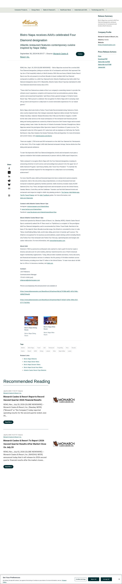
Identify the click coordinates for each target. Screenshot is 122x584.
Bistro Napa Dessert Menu (32, 364)
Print (99, 56)
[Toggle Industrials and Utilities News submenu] (89, 10)
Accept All (106, 579)
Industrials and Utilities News (81, 10)
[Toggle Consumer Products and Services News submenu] (30, 10)
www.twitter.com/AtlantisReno (32, 209)
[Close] (119, 579)
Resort (29, 351)
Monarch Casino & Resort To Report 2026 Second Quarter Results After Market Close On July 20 (24, 444)
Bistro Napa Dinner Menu (31, 362)
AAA (44, 347)
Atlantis (23, 347)
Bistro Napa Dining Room (30, 329)
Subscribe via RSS (104, 62)
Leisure (48, 351)
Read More (8, 422)
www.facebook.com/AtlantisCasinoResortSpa (41, 212)
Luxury (69, 351)
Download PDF (103, 59)
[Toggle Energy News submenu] (41, 10)
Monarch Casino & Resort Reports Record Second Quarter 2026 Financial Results (23, 398)
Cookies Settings (81, 579)
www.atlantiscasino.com (57, 240)
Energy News (36, 10)
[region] (61, 579)
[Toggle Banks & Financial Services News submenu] (58, 10)
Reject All (93, 579)
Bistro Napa (31, 347)
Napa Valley (62, 351)
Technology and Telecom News (98, 10)
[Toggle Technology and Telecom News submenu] (106, 10)
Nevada (74, 347)
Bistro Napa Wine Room (49, 328)
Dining (41, 351)
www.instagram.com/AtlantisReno (38, 206)
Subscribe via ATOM (104, 64)
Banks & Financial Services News (50, 10)
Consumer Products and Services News (21, 10)
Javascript (101, 67)
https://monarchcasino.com (106, 45)
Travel (38, 347)
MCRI (35, 351)
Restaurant (51, 347)
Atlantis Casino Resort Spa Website (35, 370)
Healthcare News (65, 10)
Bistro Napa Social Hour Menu (33, 367)
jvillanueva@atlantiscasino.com (30, 280)
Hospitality (60, 347)
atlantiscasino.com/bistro (44, 136)
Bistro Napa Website (30, 359)
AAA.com (50, 263)
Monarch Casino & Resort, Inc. (12, 393)
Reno (67, 347)
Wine (54, 351)
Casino (23, 351)
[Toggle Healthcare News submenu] (73, 10)
